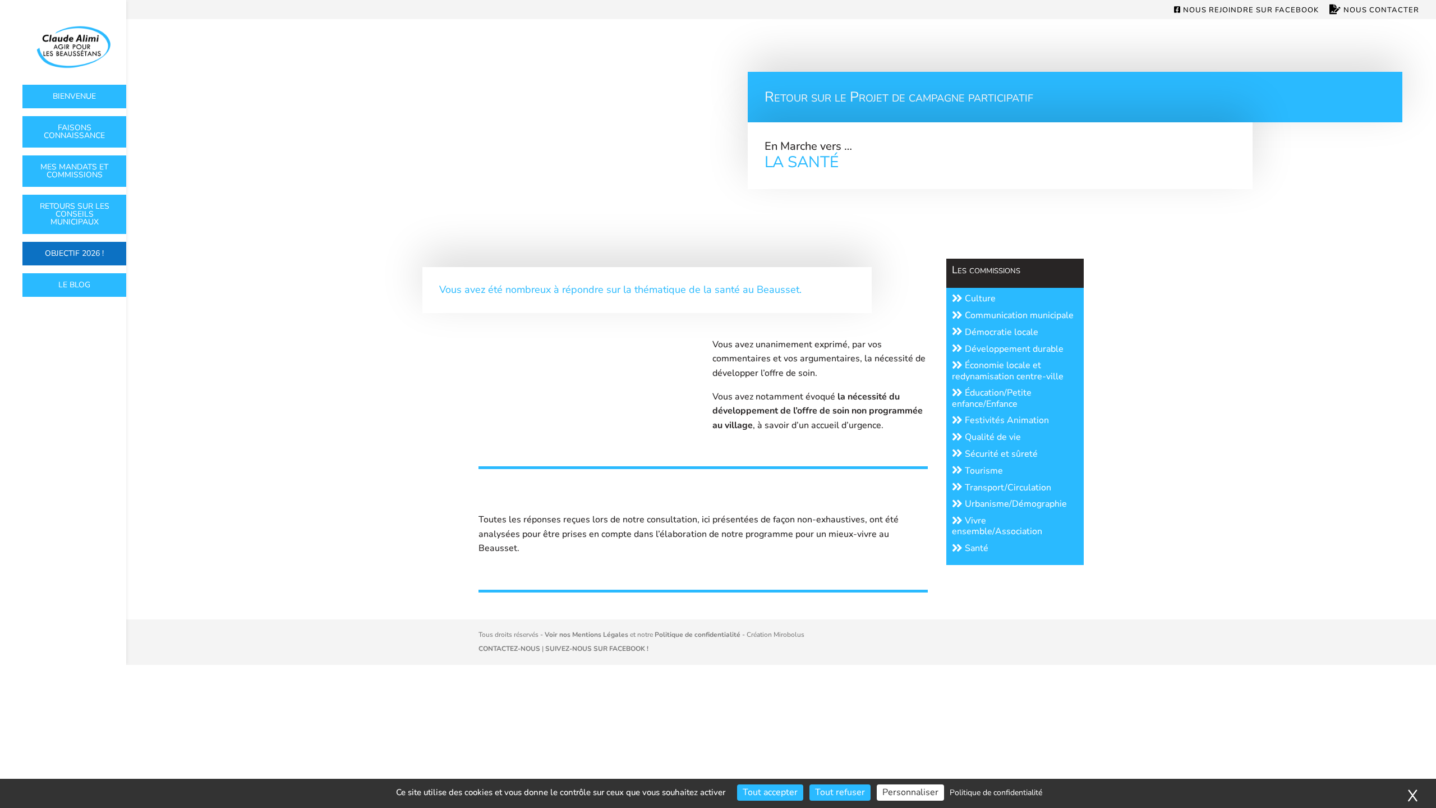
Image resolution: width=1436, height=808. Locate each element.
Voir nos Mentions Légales (586, 634)
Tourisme (983, 471)
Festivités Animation (1006, 420)
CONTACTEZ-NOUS (509, 648)
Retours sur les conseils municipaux (74, 214)
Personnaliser (910, 792)
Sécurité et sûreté (1000, 454)
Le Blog (74, 284)
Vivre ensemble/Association (997, 526)
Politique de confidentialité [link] (996, 792)
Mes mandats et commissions (74, 171)
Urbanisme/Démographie (1015, 504)
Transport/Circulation (1007, 487)
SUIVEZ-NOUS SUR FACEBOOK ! (596, 648)
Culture (979, 298)
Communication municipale (1018, 315)
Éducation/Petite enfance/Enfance (992, 398)
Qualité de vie (992, 437)
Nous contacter (1380, 10)
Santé (975, 548)
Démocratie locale (1000, 332)
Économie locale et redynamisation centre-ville (1008, 370)
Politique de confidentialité (697, 634)
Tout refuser (840, 792)
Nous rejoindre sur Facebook (1250, 10)
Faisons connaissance (74, 131)
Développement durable (1013, 349)
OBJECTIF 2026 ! (74, 253)
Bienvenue (74, 96)
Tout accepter (770, 792)
